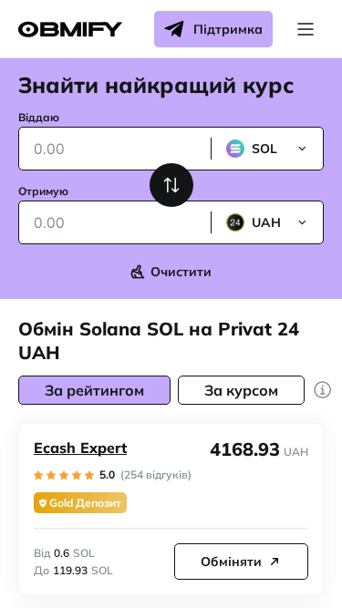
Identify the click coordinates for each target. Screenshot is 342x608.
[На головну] (70, 30)
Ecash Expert (80, 447)
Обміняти (231, 561)
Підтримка (228, 29)
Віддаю (38, 117)
